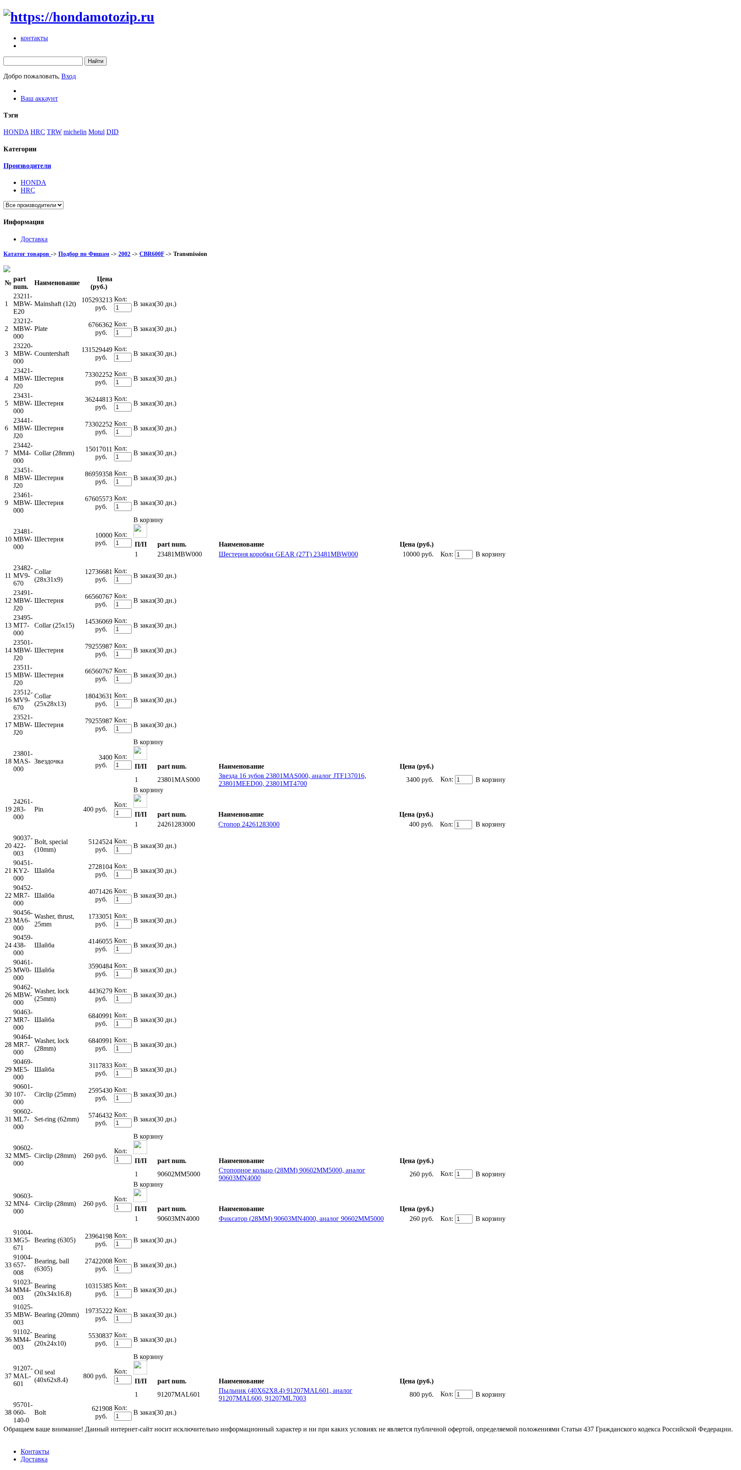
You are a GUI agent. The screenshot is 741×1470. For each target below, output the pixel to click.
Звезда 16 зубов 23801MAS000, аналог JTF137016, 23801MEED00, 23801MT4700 (292, 779)
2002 (124, 254)
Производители (27, 165)
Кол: (120, 299)
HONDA (16, 131)
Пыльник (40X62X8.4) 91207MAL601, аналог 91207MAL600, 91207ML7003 (285, 1394)
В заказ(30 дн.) (154, 303)
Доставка (34, 239)
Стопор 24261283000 (249, 824)
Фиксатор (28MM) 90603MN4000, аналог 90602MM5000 (301, 1218)
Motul (96, 131)
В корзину (148, 519)
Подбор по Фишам (83, 254)
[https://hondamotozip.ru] (78, 16)
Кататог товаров (27, 254)
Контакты (35, 1451)
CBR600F (151, 254)
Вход (68, 76)
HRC (37, 131)
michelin (75, 131)
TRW (54, 131)
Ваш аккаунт (39, 98)
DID (112, 131)
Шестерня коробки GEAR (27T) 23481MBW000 (288, 554)
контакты (34, 38)
